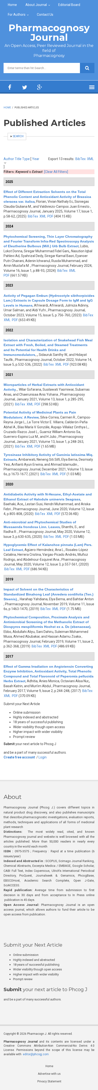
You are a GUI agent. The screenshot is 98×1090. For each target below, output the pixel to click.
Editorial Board (69, 5)
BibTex (80, 159)
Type (26, 159)
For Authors (16, 14)
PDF (50, 216)
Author (9, 159)
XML (90, 159)
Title (18, 159)
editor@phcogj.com (36, 1054)
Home (12, 5)
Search (18, 136)
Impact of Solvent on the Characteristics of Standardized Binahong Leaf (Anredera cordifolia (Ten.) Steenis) (48, 594)
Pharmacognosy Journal (49, 32)
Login (43, 757)
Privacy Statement (49, 1081)
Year (35, 159)
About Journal (36, 5)
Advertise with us (49, 1073)
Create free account (19, 757)
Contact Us (45, 14)
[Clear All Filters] (56, 172)
